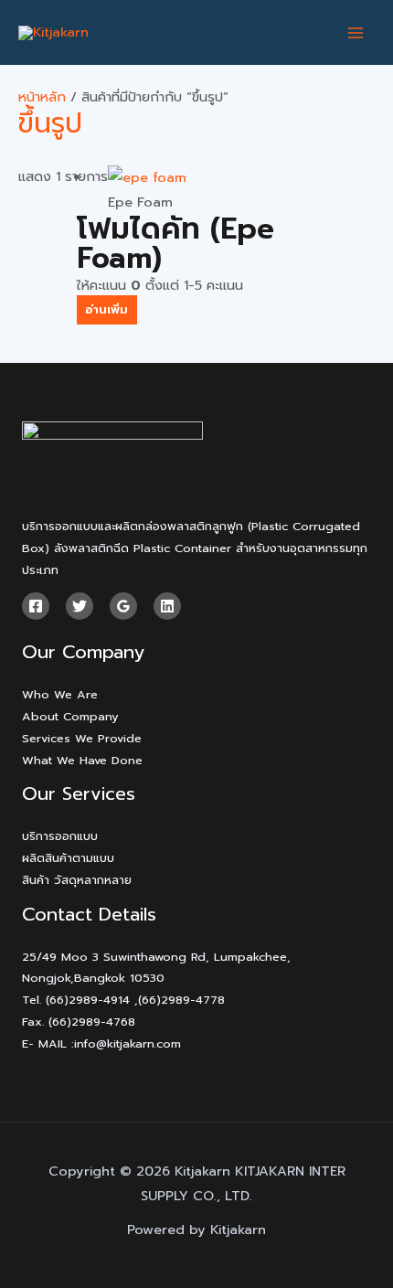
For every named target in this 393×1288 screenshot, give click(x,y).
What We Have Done (82, 760)
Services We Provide (82, 738)
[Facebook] (35, 606)
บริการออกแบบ (60, 836)
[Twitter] (79, 606)
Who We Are (60, 694)
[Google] (123, 606)
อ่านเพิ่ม (106, 310)
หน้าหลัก (42, 97)
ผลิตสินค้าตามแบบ (68, 858)
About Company (70, 716)
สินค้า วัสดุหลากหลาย (77, 880)
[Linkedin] (167, 606)
